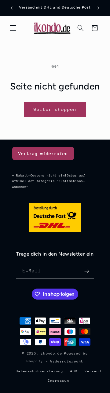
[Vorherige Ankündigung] (11, 8)
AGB (73, 371)
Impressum (58, 381)
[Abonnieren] (87, 271)
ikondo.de (51, 353)
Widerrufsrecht (66, 361)
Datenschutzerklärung (39, 371)
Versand (93, 371)
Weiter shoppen (55, 109)
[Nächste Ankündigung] (98, 8)
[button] (13, 28)
